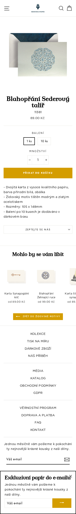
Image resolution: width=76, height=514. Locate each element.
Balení (38, 133)
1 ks (29, 141)
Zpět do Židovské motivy (41, 316)
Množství (38, 151)
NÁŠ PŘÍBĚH (38, 355)
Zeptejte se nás (38, 229)
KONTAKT (38, 430)
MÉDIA (38, 370)
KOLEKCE (38, 333)
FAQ (38, 422)
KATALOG (38, 378)
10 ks (44, 141)
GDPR (37, 392)
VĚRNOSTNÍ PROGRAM (38, 408)
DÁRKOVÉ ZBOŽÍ (38, 348)
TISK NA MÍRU (38, 341)
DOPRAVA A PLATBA (38, 415)
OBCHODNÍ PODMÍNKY (38, 385)
